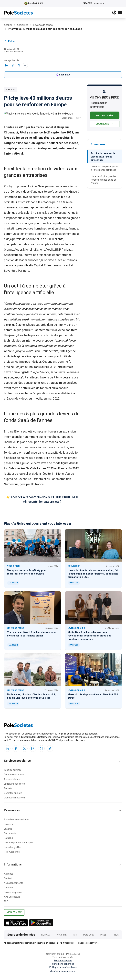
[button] (63, 761)
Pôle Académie (12, 851)
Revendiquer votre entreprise (19, 842)
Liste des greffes (12, 847)
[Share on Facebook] (12, 65)
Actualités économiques (16, 819)
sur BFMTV (48, 367)
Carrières (8, 887)
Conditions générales (63, 964)
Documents (102, 124)
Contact (8, 878)
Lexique (8, 828)
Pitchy (8, 186)
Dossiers (8, 824)
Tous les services (12, 770)
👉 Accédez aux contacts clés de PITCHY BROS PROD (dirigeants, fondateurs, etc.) (42, 499)
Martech (10, 89)
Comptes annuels (13, 793)
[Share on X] (19, 65)
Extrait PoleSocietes (14, 783)
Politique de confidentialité (63, 967)
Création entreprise (14, 774)
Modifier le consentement (63, 971)
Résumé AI (65, 74)
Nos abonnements (13, 883)
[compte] (114, 12)
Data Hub (8, 838)
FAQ (6, 901)
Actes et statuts (12, 779)
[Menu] (120, 12)
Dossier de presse (13, 892)
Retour (12, 41)
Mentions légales (63, 960)
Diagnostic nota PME (14, 797)
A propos (8, 873)
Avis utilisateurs (12, 896)
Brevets (8, 788)
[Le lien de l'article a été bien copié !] (25, 65)
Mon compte (14, 912)
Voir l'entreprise (104, 115)
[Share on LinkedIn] (6, 65)
